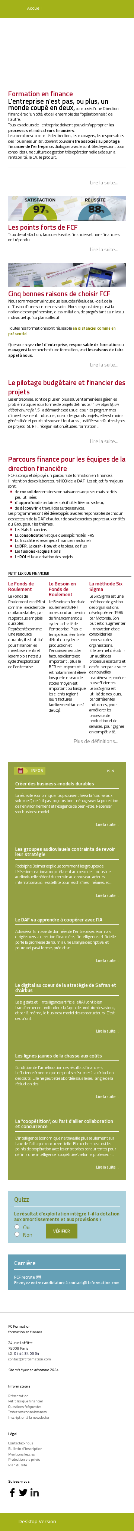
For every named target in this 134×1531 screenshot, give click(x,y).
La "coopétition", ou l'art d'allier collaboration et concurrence (64, 1123)
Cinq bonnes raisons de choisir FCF (59, 293)
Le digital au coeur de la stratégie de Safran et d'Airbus (65, 987)
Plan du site (17, 1465)
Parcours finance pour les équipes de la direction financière (66, 463)
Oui (27, 1227)
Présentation (18, 1396)
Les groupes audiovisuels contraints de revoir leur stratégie (65, 851)
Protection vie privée (24, 1459)
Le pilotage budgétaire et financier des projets (66, 387)
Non (27, 1234)
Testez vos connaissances (27, 1412)
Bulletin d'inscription (25, 1448)
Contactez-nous (20, 1443)
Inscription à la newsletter (29, 1417)
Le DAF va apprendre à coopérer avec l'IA (58, 919)
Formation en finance (40, 93)
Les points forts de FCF (43, 227)
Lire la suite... (104, 182)
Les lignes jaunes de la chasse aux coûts (58, 1055)
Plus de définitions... (96, 741)
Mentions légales (21, 1454)
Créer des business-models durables (54, 783)
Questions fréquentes (24, 1406)
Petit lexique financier (25, 1401)
